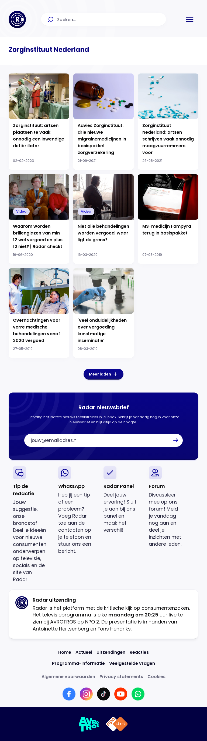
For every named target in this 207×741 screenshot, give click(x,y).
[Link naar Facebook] (69, 694)
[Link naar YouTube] (120, 694)
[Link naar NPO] (117, 724)
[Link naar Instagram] (86, 694)
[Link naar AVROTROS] (89, 724)
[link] (31, 524)
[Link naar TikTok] (103, 694)
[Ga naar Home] (17, 19)
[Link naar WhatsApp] (138, 694)
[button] (189, 19)
